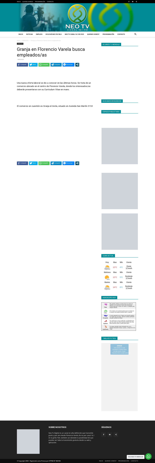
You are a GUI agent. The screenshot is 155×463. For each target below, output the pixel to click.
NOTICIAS (29, 34)
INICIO (19, 1)
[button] (135, 34)
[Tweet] (33, 64)
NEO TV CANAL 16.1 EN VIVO (74, 34)
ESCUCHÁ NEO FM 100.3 (54, 34)
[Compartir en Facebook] (22, 64)
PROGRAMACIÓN (40, 1)
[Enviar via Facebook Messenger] (68, 64)
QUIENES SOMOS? (27, 1)
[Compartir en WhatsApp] (44, 64)
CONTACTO (50, 1)
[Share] (136, 1)
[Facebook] (129, 1)
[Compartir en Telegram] (56, 64)
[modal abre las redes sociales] (77, 64)
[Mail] (132, 1)
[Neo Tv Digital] (77, 17)
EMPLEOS (39, 34)
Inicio (18, 40)
